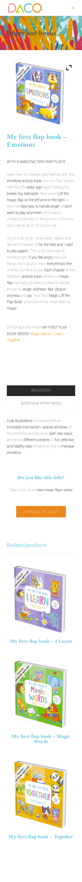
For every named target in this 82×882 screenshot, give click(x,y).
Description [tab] (41, 390)
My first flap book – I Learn (41, 641)
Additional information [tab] (41, 403)
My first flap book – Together (41, 836)
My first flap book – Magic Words (41, 738)
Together (13, 340)
